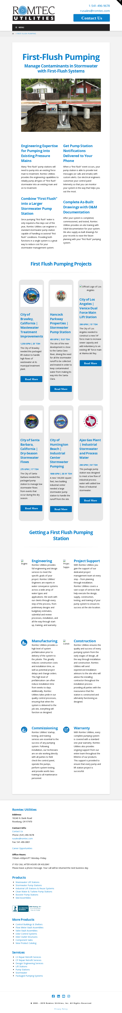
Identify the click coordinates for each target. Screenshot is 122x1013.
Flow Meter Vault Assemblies (29, 927)
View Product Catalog (26, 943)
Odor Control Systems (26, 933)
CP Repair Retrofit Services (28, 960)
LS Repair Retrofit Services (28, 957)
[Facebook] (53, 996)
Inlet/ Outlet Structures (26, 936)
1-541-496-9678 (99, 6)
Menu (21, 27)
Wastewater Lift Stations (27, 882)
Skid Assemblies (23, 897)
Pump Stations (23, 969)
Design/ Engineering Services (29, 963)
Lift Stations (21, 966)
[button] (119, 3)
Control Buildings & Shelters (29, 924)
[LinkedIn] (58, 996)
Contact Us (17, 831)
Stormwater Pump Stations (29, 885)
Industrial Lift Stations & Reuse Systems (35, 888)
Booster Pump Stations (27, 894)
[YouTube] (63, 996)
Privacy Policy (61, 1009)
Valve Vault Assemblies (26, 930)
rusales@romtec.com (95, 11)
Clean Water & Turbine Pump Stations (34, 891)
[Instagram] (68, 996)
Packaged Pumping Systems (29, 975)
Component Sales (24, 940)
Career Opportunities (22, 848)
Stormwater (21, 972)
